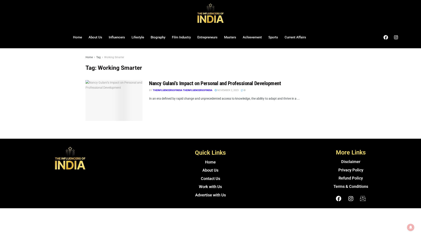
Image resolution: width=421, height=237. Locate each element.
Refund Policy (351, 178)
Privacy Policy (350, 170)
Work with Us (210, 187)
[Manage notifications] (410, 227)
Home (77, 37)
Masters (230, 37)
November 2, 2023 (228, 90)
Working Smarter (114, 57)
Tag (98, 57)
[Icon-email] (362, 198)
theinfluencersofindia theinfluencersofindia (182, 90)
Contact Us (210, 178)
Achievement (252, 37)
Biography (158, 37)
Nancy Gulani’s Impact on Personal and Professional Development (215, 83)
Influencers (117, 37)
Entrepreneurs (207, 37)
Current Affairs (295, 37)
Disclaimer (350, 162)
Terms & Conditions (351, 186)
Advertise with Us (210, 195)
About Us (95, 37)
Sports (273, 37)
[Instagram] (396, 37)
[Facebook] (385, 37)
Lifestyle (138, 37)
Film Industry (181, 37)
